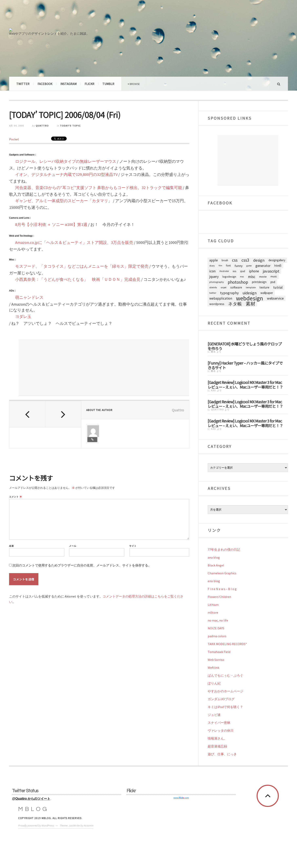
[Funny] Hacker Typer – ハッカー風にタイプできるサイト (245, 365)
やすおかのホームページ (225, 691)
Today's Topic (70, 125)
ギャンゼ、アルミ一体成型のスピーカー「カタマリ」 (63, 200)
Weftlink (213, 668)
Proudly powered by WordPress (36, 825)
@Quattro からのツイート (31, 798)
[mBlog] (53, 15)
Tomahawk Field (219, 652)
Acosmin (88, 825)
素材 (250, 303)
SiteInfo (213, 287)
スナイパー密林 (219, 723)
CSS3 (245, 260)
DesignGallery (277, 260)
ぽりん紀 (214, 683)
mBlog (33, 809)
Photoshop (238, 282)
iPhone (254, 271)
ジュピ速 (214, 715)
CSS (235, 260)
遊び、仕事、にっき (222, 754)
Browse (134, 84)
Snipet (223, 287)
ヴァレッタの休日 (221, 730)
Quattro (42, 125)
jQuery (214, 276)
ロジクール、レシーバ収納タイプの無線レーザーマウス (65, 161)
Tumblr (108, 84)
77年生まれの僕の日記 (224, 549)
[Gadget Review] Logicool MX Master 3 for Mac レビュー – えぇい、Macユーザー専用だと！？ (245, 384)
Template (251, 287)
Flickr (89, 84)
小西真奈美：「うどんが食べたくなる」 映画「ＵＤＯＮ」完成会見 (77, 279)
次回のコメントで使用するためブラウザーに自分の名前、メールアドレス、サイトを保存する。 (81, 565)
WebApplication (220, 298)
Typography (229, 292)
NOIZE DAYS (216, 628)
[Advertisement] (104, 367)
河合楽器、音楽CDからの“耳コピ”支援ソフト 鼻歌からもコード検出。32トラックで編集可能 (98, 187)
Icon (212, 271)
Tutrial (278, 287)
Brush (225, 260)
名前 (11, 546)
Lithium (213, 605)
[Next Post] (63, 414)
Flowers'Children (219, 597)
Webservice (275, 298)
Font (228, 265)
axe (213, 390)
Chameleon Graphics (222, 573)
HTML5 (277, 265)
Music (274, 276)
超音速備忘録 (217, 746)
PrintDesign (259, 282)
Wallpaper (266, 293)
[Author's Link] (92, 439)
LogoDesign (229, 276)
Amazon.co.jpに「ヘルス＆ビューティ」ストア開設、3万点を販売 (74, 242)
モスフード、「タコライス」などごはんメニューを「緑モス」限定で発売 (81, 266)
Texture (264, 287)
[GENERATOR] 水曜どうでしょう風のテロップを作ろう (245, 346)
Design (259, 260)
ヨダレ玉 (23, 316)
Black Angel (216, 565)
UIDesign (250, 292)
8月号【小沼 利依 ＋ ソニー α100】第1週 (51, 224)
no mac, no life (218, 620)
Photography (216, 281)
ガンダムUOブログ (221, 699)
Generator (263, 265)
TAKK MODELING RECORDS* (227, 644)
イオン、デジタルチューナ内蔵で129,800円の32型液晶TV (66, 174)
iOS (234, 271)
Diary (212, 265)
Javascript (271, 271)
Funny (239, 266)
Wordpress (216, 304)
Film (220, 265)
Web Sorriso (216, 660)
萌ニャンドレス (29, 297)
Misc (251, 276)
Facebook (45, 84)
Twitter (22, 84)
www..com (181, 797)
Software (236, 287)
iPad (242, 271)
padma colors (217, 636)
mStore (213, 612)
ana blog (214, 557)
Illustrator (224, 271)
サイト (133, 546)
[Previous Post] (27, 414)
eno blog (214, 581)
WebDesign (249, 298)
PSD (272, 282)
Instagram (68, 84)
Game (249, 265)
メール (72, 546)
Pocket (14, 139)
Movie (263, 276)
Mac (242, 276)
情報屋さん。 (217, 738)
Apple (213, 260)
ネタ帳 (235, 303)
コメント (15, 497)
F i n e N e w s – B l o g (222, 589)
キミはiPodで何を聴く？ (225, 707)
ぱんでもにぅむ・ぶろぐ (225, 675)
